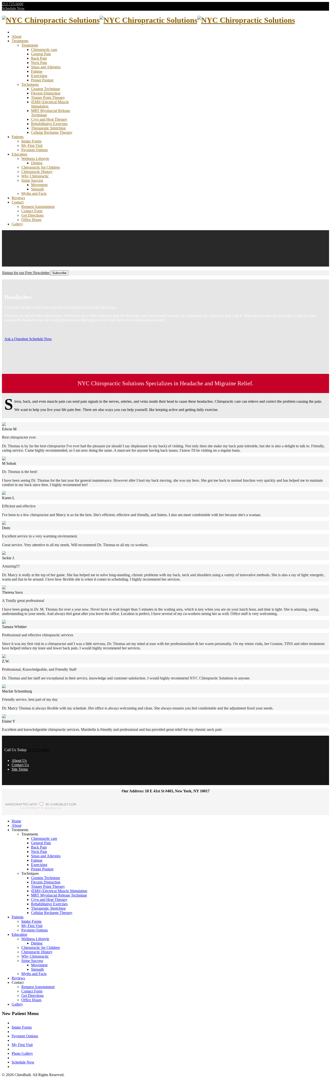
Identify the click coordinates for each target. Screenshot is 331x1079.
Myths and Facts (34, 193)
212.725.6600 (12, 4)
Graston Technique (45, 89)
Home (16, 821)
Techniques (30, 84)
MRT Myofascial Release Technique (59, 895)
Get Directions (32, 215)
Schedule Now (13, 8)
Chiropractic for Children (40, 167)
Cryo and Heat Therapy (49, 119)
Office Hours (31, 220)
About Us (19, 760)
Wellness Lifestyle (35, 159)
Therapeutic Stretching (48, 128)
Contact (18, 202)
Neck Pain (39, 63)
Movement (39, 185)
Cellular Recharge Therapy (51, 132)
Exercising (39, 76)
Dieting (36, 163)
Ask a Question (16, 339)
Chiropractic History (37, 172)
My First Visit (31, 145)
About (16, 36)
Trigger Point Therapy (48, 97)
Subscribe (59, 273)
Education (19, 154)
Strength (37, 189)
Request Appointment (38, 207)
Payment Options (34, 150)
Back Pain (39, 58)
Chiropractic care (44, 49)
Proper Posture (42, 80)
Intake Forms (31, 141)
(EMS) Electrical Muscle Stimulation (59, 891)
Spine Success (32, 180)
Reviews (18, 198)
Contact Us (20, 765)
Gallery (17, 224)
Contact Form (31, 211)
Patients (18, 137)
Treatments (20, 41)
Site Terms (20, 769)
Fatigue (36, 71)
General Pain (41, 54)
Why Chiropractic (35, 176)
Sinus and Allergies (46, 67)
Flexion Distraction (45, 93)
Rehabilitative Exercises (49, 124)
